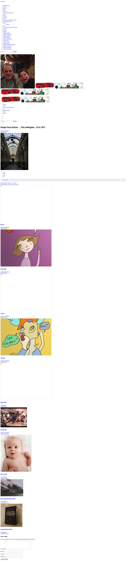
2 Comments (4, 477)
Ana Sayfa (4, 7)
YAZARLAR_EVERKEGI (6, 37)
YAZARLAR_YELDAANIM (7, 47)
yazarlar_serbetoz (6, 40)
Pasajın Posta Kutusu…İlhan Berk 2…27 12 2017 (8, 183)
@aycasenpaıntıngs (6, 5)
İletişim (4, 15)
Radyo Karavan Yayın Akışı (7, 21)
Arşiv (4, 109)
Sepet (4, 25)
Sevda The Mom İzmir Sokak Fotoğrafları (10, 27)
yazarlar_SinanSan (6, 41)
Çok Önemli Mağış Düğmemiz (8, 12)
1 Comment (3, 405)
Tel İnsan (2, 313)
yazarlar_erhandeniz (6, 36)
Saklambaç (3, 358)
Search (14, 51)
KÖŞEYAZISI (5, 17)
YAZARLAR (4, 31)
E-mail (2, 554)
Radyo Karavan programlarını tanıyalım (9, 20)
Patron (4, 106)
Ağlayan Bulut (3, 402)
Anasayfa (4, 8)
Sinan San (5, 28)
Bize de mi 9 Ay (4, 474)
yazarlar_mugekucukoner (7, 39)
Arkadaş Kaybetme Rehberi (6, 529)
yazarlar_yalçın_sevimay (7, 46)
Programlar (8, 24)
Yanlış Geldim (3, 269)
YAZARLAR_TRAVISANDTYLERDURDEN (9, 44)
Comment (3, 549)
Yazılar (4, 111)
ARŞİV (4, 10)
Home (4, 14)
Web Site (3, 556)
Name (2, 551)
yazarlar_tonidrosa (6, 43)
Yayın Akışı (5, 30)
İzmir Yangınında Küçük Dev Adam (8, 498)
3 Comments (4, 501)
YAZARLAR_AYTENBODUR (7, 34)
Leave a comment (5, 131)
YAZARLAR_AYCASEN (6, 33)
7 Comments (4, 532)
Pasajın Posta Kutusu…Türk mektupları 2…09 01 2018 (9, 184)
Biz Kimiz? (4, 11)
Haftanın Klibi (4, 429)
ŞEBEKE (4, 23)
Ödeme (4, 18)
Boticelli (2, 224)
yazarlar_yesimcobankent (7, 49)
